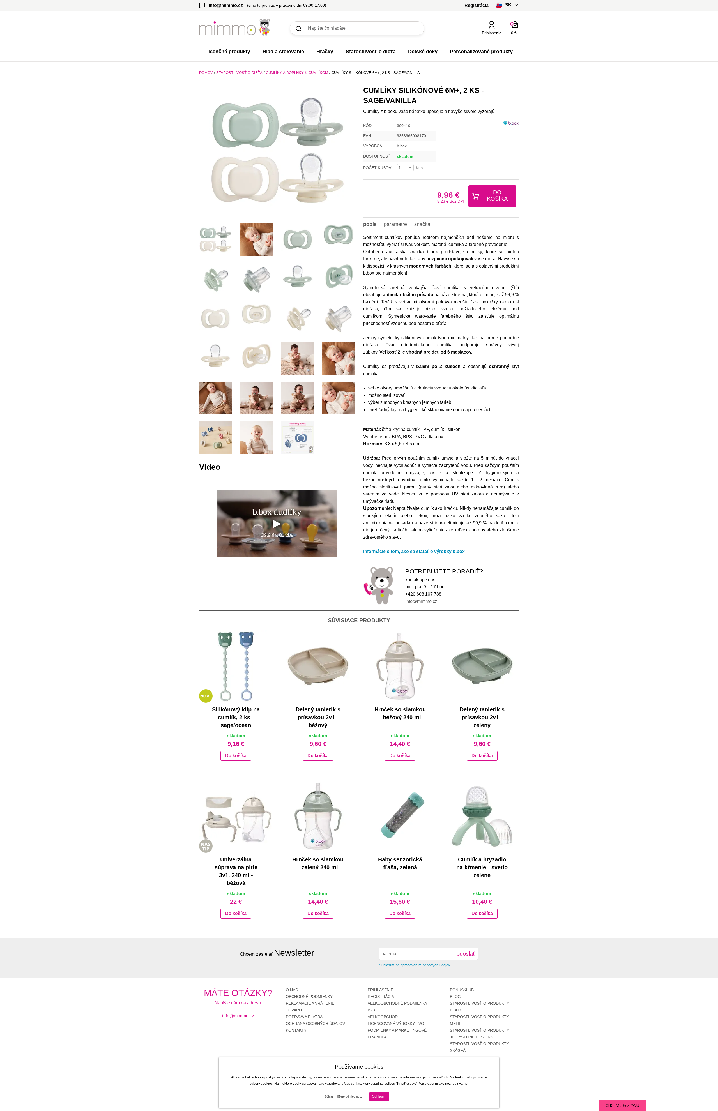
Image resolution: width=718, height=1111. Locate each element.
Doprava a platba (304, 1017)
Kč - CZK (486, 42)
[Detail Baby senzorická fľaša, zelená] (400, 816)
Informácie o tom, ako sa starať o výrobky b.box (414, 551)
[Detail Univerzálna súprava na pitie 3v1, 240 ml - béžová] (236, 816)
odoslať (466, 954)
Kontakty (296, 1030)
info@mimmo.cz (421, 601)
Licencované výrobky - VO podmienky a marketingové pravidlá (397, 1030)
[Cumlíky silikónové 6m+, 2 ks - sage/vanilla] (277, 152)
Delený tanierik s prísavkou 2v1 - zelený (482, 717)
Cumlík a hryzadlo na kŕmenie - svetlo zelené (482, 867)
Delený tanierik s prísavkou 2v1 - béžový (318, 717)
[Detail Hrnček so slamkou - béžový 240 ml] (400, 666)
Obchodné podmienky (309, 996)
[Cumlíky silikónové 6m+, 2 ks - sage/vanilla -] (215, 239)
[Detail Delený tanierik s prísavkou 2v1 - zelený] (482, 666)
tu (361, 1096)
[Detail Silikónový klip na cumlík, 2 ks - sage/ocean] (236, 666)
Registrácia (381, 996)
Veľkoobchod (383, 1017)
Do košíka (497, 195)
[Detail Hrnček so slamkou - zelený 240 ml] (318, 816)
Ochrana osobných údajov (315, 1023)
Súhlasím (379, 1096)
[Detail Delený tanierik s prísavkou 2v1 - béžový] (318, 666)
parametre (395, 224)
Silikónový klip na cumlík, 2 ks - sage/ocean (236, 717)
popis (370, 224)
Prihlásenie (380, 990)
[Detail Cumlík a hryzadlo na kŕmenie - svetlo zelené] (482, 816)
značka (422, 224)
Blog (455, 996)
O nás (292, 990)
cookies (267, 1083)
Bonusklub (462, 990)
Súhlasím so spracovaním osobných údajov (414, 965)
